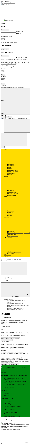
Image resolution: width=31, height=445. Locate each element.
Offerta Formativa (8, 279)
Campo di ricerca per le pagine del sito (11, 259)
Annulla (3, 116)
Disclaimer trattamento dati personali (10, 429)
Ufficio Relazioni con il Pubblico (12, 406)
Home (5, 276)
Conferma (9, 116)
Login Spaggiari (13, 63)
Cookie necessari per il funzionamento (11, 358)
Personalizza (4, 338)
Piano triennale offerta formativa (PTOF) (18, 305)
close (2, 146)
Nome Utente (19, 31)
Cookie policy (7, 401)
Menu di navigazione (20, 295)
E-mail (18, 57)
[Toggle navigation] (14, 139)
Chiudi (2, 74)
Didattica (6, 277)
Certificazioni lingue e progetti (15, 303)
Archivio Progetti (5, 326)
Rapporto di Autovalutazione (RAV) (16, 308)
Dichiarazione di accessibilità (11, 407)
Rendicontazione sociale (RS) (15, 309)
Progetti (9, 306)
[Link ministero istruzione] (8, 3)
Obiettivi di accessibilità (10, 409)
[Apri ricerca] (17, 126)
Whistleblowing (8, 411)
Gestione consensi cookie (10, 412)
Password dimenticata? (7, 36)
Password (18, 33)
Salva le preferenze (13, 364)
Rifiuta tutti (14, 338)
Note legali (7, 403)
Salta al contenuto (5, 1)
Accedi (3, 23)
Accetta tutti (6, 340)
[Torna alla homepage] (15, 118)
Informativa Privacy (9, 404)
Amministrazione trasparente (11, 414)
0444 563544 (9, 379)
